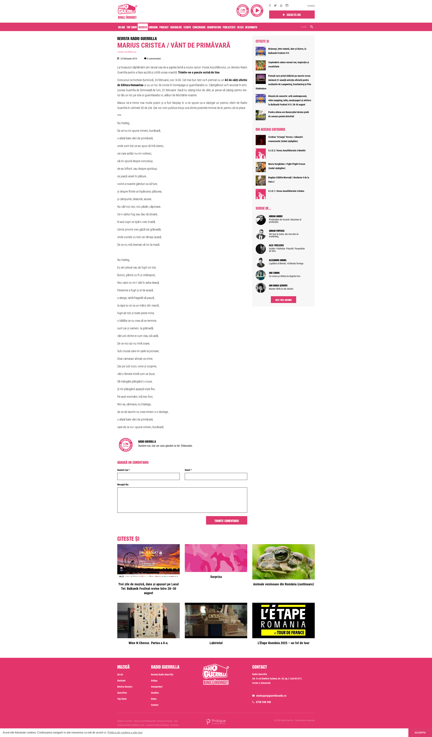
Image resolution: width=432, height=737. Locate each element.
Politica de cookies (164, 721)
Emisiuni (153, 27)
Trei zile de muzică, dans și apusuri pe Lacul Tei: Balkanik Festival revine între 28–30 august (148, 588)
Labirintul (216, 643)
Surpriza (216, 577)
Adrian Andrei (276, 216)
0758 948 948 (263, 702)
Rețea (240, 27)
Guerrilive (176, 27)
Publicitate (229, 27)
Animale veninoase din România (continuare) (283, 584)
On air (121, 27)
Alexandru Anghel (278, 259)
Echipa (187, 27)
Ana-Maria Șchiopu (278, 285)
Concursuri (199, 27)
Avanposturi (214, 27)
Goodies (155, 692)
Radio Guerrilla (147, 441)
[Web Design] (216, 721)
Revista (143, 27)
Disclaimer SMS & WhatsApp (157, 725)
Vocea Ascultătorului (126, 51)
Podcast (164, 27)
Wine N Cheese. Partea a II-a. (148, 643)
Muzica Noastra (124, 686)
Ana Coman (274, 272)
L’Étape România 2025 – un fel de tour (283, 643)
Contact (311, 5)
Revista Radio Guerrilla (137, 38)
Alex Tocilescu (276, 245)
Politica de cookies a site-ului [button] (124, 732)
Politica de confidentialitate (145, 721)
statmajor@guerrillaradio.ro (271, 695)
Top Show (132, 27)
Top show (122, 698)
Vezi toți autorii (283, 299)
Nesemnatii (251, 27)
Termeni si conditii (124, 721)
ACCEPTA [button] (420, 732)
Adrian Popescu (276, 230)
